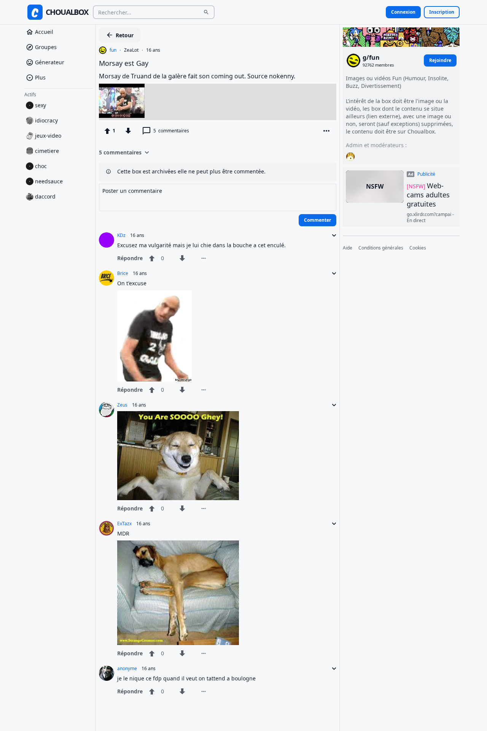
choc (41, 166)
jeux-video (48, 135)
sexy (40, 105)
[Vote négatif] (128, 131)
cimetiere (47, 150)
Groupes (46, 47)
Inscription (441, 12)
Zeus (122, 405)
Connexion (403, 12)
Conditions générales (380, 248)
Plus (40, 77)
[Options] (326, 131)
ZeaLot (131, 50)
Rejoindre (440, 60)
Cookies (417, 248)
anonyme (127, 669)
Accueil (44, 31)
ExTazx (124, 524)
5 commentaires (120, 152)
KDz (121, 235)
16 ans (153, 50)
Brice (122, 273)
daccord (45, 196)
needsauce (49, 181)
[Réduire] (331, 235)
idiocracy (46, 120)
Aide (347, 248)
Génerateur (49, 62)
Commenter (317, 220)
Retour (125, 35)
